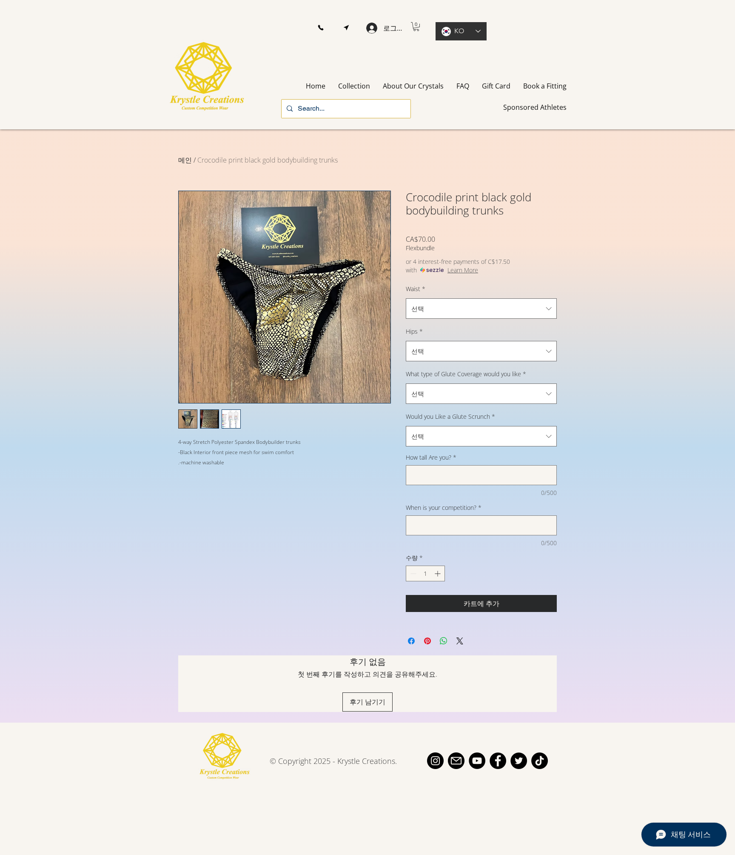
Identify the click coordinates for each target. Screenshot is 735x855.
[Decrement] (412, 573)
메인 (185, 160)
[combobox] (481, 308)
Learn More (462, 270)
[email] (456, 760)
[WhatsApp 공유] (444, 641)
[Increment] (438, 573)
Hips (414, 331)
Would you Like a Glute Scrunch (450, 416)
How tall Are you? (431, 457)
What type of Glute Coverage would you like (466, 374)
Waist (415, 289)
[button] (320, 27)
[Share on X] (460, 641)
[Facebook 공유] (411, 641)
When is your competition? (443, 507)
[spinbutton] (425, 573)
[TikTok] (539, 760)
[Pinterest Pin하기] (427, 641)
